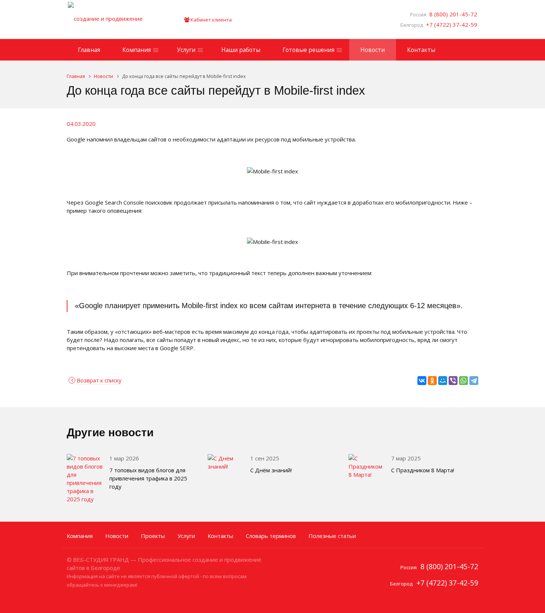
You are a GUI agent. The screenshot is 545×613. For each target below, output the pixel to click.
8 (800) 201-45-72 (451, 14)
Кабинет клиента (210, 19)
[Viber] (453, 380)
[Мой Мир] (442, 380)
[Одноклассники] (432, 380)
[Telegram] (473, 380)
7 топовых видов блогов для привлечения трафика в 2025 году (148, 478)
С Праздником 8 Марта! (422, 470)
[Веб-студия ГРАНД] (115, 19)
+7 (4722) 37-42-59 (450, 24)
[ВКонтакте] (421, 380)
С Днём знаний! (271, 470)
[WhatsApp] (463, 380)
